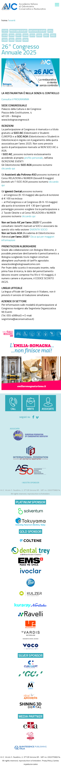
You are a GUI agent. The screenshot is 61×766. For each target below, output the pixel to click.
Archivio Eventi (37, 30)
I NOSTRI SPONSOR (30, 482)
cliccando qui (8, 168)
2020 (39, 35)
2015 (4, 35)
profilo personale (33, 158)
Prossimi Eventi (18, 30)
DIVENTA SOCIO (38, 229)
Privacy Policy (47, 760)
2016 (11, 35)
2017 (18, 35)
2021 (46, 35)
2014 (50, 30)
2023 (4, 40)
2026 (25, 40)
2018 (25, 35)
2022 (53, 35)
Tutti (5, 30)
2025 (18, 40)
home (4, 20)
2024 (11, 40)
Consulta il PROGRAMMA (15, 99)
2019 (32, 35)
